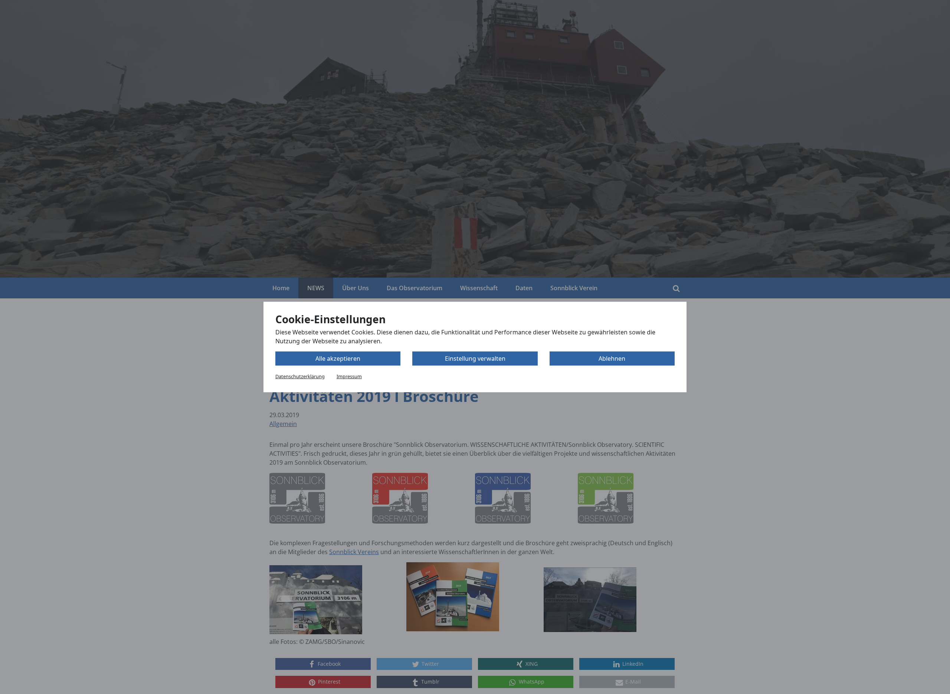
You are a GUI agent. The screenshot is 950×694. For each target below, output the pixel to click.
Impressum (349, 376)
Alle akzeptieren (337, 358)
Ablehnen (612, 358)
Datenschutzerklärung (300, 376)
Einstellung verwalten (475, 358)
